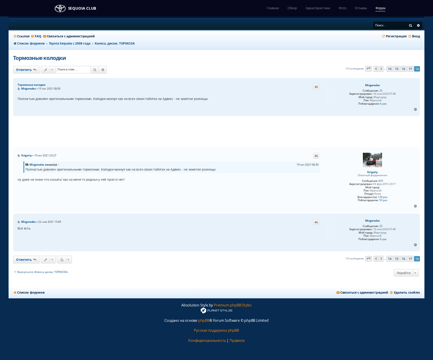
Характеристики (318, 8)
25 (380, 90)
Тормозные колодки (39, 57)
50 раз (383, 200)
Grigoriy (372, 172)
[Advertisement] (216, 132)
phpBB (203, 320)
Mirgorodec (372, 85)
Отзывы (361, 8)
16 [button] (403, 69)
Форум (380, 8)
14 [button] (390, 69)
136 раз (382, 197)
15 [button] (396, 69)
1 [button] (381, 69)
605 (380, 180)
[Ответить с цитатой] (316, 87)
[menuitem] (36, 36)
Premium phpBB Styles (233, 305)
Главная (273, 8)
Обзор (292, 8)
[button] (368, 69)
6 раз (383, 103)
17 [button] (410, 69)
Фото (342, 8)
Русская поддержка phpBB (216, 330)
